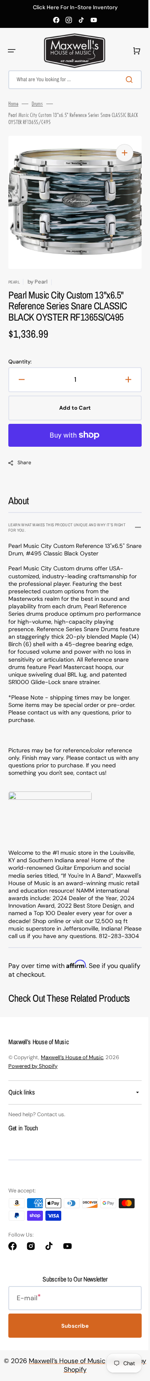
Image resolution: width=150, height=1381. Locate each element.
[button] (11, 51)
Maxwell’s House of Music (72, 1072)
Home (13, 103)
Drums (37, 103)
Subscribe (72, 1340)
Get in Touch (23, 1142)
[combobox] (71, 79)
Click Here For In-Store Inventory (75, 7)
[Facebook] (56, 20)
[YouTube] (94, 20)
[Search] (124, 79)
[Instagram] (68, 20)
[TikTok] (81, 20)
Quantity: (20, 361)
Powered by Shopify (33, 1081)
